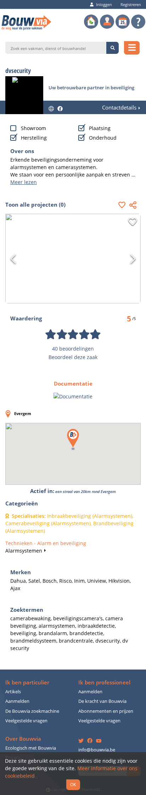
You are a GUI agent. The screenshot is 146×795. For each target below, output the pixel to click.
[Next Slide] (133, 259)
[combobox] (56, 48)
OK (73, 784)
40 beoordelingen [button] (73, 348)
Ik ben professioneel (104, 682)
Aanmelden (17, 701)
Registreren (130, 4)
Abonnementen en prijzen (105, 711)
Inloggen (104, 4)
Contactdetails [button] (119, 107)
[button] (123, 205)
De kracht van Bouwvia (102, 701)
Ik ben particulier (27, 682)
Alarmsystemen (23, 550)
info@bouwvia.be (96, 750)
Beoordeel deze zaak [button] (73, 357)
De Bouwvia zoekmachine (32, 711)
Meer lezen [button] (23, 182)
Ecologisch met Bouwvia (30, 748)
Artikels (13, 692)
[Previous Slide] (13, 259)
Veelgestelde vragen (26, 721)
